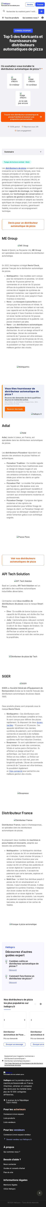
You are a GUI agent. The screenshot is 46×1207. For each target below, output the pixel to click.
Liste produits (9, 1118)
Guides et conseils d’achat (14, 1168)
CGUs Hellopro (9, 1189)
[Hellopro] (3, 1061)
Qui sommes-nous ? (31, 18)
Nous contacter (10, 1164)
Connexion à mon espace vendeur (17, 1135)
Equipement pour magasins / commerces (19, 1056)
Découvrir (13, 970)
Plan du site (8, 1172)
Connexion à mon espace (14, 1114)
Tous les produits (12, 18)
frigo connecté (15, 771)
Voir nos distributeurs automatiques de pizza (23, 560)
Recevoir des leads (15, 409)
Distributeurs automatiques (14, 1058)
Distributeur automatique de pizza (16, 1061)
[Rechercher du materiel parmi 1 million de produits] (41, 11)
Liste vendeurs (9, 1122)
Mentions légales (10, 1185)
